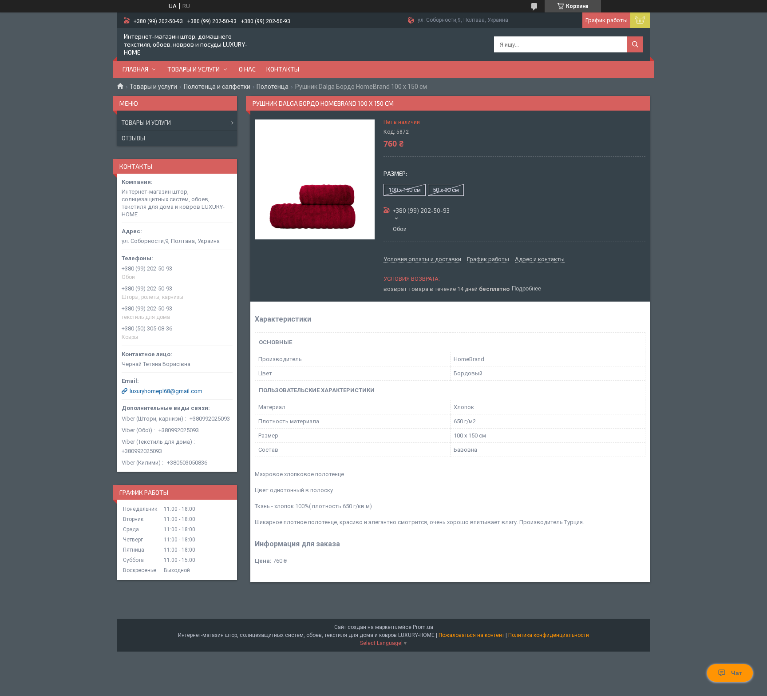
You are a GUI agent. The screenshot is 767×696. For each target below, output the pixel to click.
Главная (135, 69)
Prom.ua (423, 627)
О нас (247, 69)
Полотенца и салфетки (217, 86)
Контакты (282, 69)
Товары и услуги (193, 69)
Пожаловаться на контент (471, 635)
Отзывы (133, 138)
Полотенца (273, 86)
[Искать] (635, 44)
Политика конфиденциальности (548, 635)
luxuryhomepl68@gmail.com (166, 391)
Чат (736, 672)
